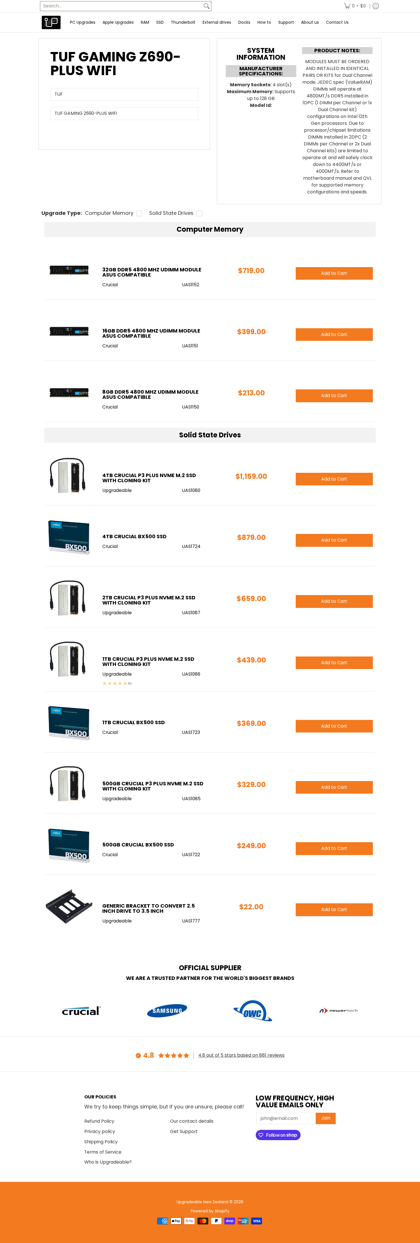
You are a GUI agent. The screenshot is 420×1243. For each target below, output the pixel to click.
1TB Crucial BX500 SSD (133, 722)
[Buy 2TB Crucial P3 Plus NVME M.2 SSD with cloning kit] (69, 598)
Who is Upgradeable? (108, 1162)
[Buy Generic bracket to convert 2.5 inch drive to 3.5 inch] (69, 906)
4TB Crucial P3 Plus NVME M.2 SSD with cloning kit (149, 478)
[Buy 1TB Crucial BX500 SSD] (69, 723)
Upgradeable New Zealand (202, 1202)
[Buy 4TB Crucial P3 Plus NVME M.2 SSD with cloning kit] (69, 476)
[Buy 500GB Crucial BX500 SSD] (69, 845)
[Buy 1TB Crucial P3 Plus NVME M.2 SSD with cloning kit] (69, 659)
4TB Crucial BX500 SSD (134, 536)
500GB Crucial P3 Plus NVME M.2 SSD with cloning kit (152, 786)
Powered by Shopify (210, 1211)
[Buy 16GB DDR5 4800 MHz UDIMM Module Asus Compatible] (69, 331)
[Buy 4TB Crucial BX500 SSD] (69, 537)
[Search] (206, 6)
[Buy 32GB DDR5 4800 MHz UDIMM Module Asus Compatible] (69, 270)
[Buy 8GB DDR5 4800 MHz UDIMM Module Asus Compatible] (69, 392)
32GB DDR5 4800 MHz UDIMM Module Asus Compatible (151, 272)
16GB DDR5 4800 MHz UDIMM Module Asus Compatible (151, 333)
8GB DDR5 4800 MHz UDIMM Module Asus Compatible (150, 394)
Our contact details (191, 1121)
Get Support (184, 1131)
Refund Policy (99, 1121)
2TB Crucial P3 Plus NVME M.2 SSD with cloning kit (148, 600)
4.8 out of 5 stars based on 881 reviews (241, 1055)
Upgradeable (117, 490)
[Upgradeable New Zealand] (51, 22)
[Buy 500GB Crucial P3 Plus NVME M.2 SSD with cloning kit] (69, 784)
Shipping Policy (101, 1141)
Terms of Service (102, 1152)
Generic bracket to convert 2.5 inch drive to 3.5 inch (148, 908)
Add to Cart (334, 479)
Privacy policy (99, 1131)
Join (325, 1118)
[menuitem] (355, 6)
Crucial (110, 546)
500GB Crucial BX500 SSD (138, 844)
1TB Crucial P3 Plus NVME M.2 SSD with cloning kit (148, 661)
